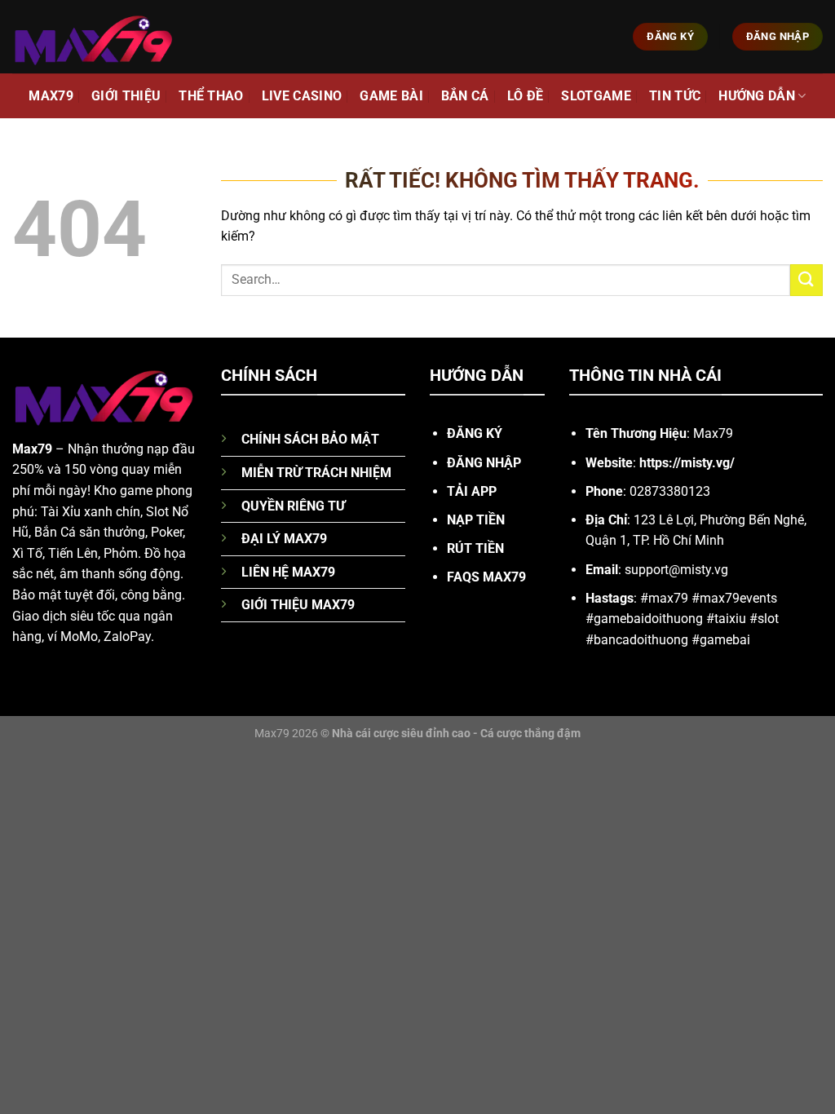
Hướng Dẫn (756, 96)
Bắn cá (465, 96)
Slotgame (596, 96)
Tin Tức (674, 96)
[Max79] (93, 36)
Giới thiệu (126, 96)
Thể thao (211, 96)
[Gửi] (806, 280)
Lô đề (525, 96)
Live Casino (302, 96)
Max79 (51, 96)
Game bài (391, 96)
